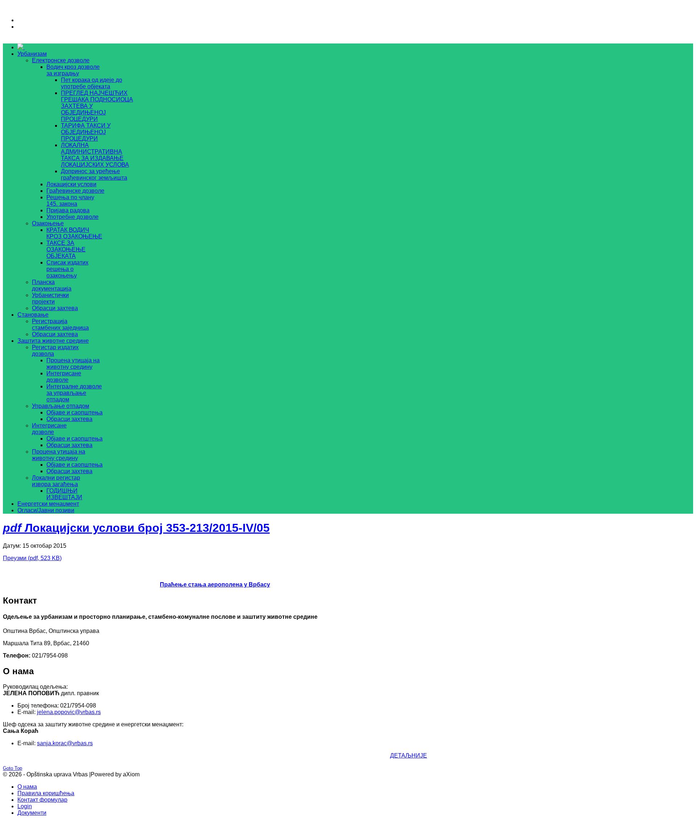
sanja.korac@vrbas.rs (65, 743)
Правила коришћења (45, 793)
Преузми (32, 558)
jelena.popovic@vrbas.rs (69, 712)
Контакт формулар (42, 800)
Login (24, 806)
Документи (31, 813)
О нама (27, 787)
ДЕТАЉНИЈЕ (408, 755)
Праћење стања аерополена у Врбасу (215, 584)
